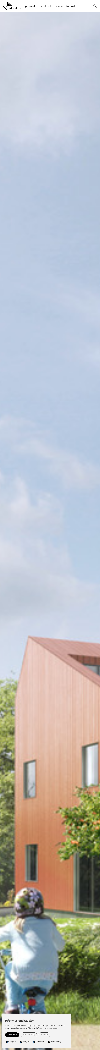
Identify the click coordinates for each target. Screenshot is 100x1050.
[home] (11, 6)
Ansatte (58, 6)
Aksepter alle (12, 1035)
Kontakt (70, 6)
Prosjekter (31, 6)
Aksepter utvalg (29, 1035)
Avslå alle (44, 1035)
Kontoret (46, 6)
